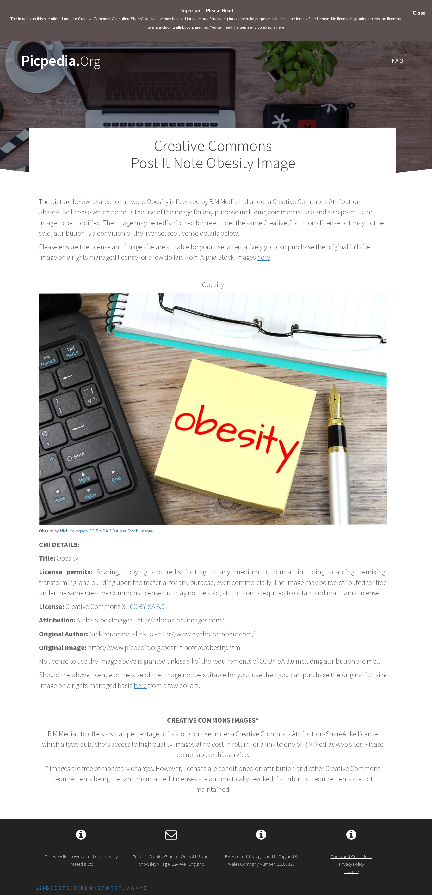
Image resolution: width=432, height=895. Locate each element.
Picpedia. (61, 60)
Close (419, 12)
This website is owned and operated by (81, 860)
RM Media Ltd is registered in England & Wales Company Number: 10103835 (261, 860)
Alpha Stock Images (134, 531)
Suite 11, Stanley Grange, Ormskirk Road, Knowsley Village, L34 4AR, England (171, 860)
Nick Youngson (74, 531)
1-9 (38, 888)
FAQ (398, 60)
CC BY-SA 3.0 (102, 531)
